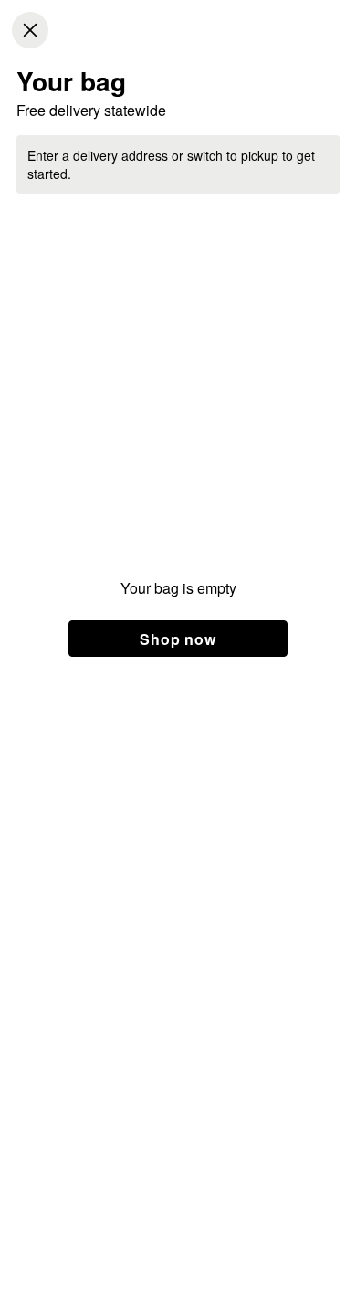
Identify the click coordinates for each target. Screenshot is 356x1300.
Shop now (177, 639)
